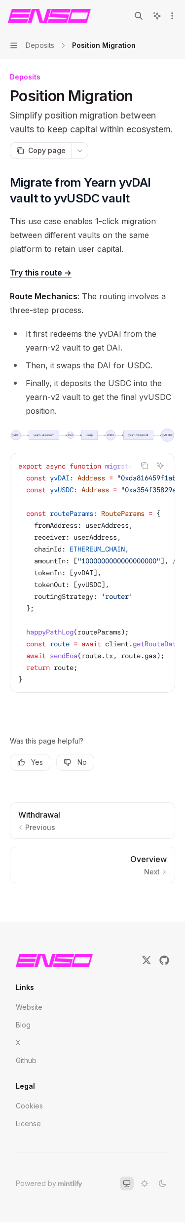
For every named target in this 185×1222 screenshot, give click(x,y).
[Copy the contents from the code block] (144, 465)
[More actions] (172, 16)
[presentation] (92, 572)
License (28, 1123)
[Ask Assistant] (160, 465)
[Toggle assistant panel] (156, 15)
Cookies (29, 1106)
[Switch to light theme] (144, 1183)
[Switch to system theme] (127, 1183)
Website (29, 1007)
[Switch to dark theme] (162, 1183)
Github (26, 1060)
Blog (23, 1025)
